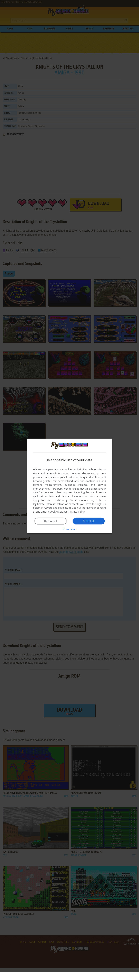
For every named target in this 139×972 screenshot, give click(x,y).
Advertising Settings (55, 507)
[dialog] (69, 486)
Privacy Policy (77, 511)
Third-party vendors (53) (64, 488)
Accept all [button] (89, 521)
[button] (69, 529)
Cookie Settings (58, 511)
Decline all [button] (50, 521)
